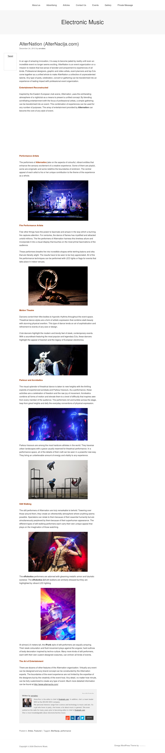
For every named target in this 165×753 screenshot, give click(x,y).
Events (95, 5)
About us (36, 5)
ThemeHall (142, 745)
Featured (38, 730)
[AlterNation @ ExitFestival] (58, 200)
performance (66, 730)
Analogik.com (64, 699)
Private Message (125, 5)
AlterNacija (55, 730)
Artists (30, 730)
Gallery (108, 5)
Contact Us (81, 5)
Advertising (51, 5)
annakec (34, 696)
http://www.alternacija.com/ (46, 684)
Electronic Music (82, 21)
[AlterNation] (58, 424)
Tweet (10, 56)
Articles (66, 5)
